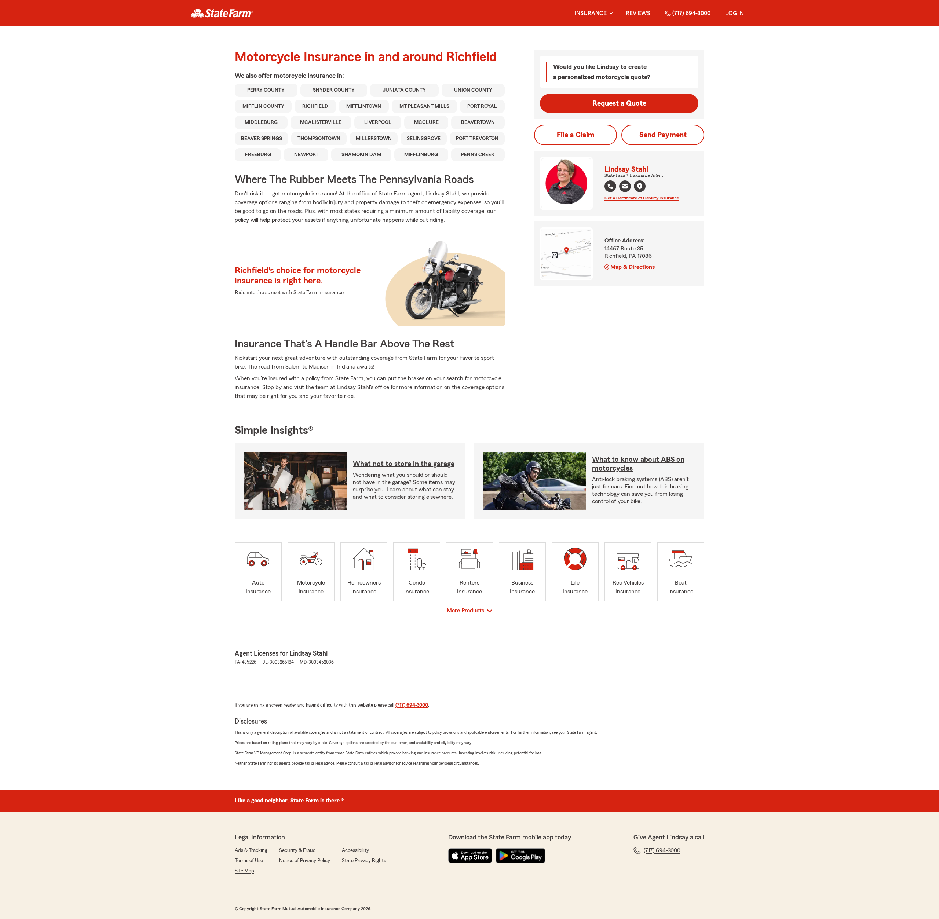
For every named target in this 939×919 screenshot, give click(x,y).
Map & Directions (632, 267)
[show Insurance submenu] (610, 13)
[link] (222, 13)
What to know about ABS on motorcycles (638, 464)
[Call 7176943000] (610, 186)
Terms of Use (249, 860)
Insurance (591, 13)
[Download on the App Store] (470, 855)
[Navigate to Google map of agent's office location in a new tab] (640, 186)
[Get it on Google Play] (520, 855)
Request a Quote (619, 103)
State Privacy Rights (364, 860)
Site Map (244, 871)
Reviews (638, 13)
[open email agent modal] (625, 187)
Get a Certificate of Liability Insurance (641, 198)
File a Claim (576, 135)
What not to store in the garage (403, 464)
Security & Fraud (297, 850)
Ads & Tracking (251, 850)
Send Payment (663, 135)
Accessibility (355, 850)
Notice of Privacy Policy (304, 860)
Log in (734, 13)
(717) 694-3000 (691, 13)
